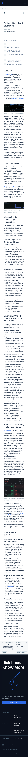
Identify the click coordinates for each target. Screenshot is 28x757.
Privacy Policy (19, 730)
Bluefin (6, 74)
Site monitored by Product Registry (9, 753)
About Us (17, 723)
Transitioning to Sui (9, 186)
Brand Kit (17, 717)
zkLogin (10, 586)
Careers (17, 725)
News (15, 715)
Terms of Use (18, 728)
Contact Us (17, 732)
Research (17, 713)
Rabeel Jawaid (8, 430)
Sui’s (10, 74)
